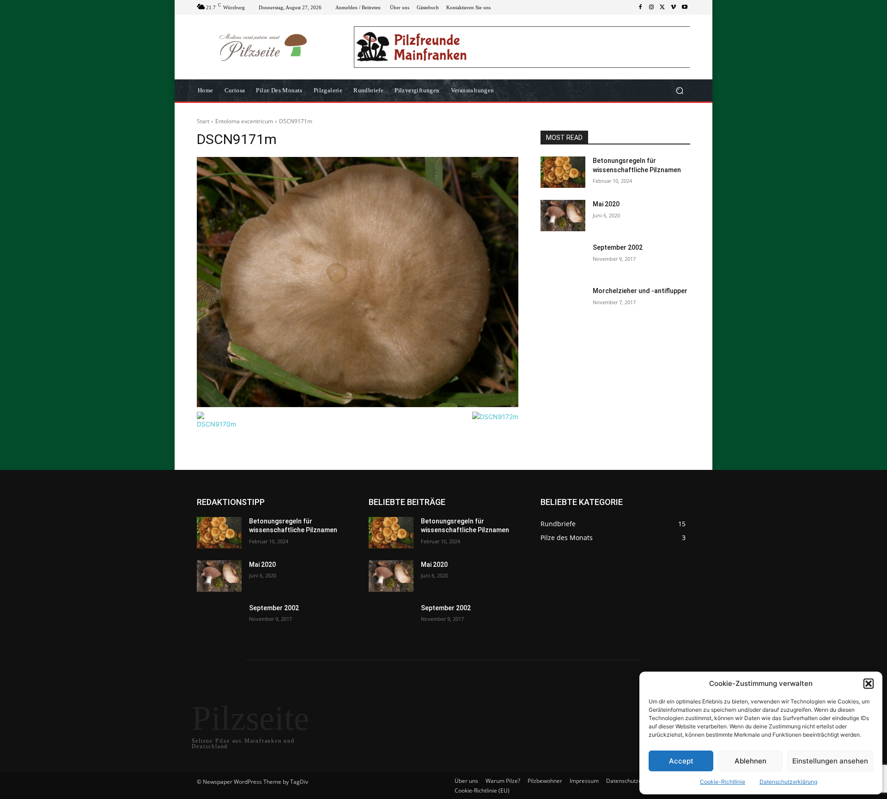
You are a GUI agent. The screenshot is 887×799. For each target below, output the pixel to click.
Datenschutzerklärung (788, 781)
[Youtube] (684, 7)
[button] (868, 683)
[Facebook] (640, 7)
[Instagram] (651, 7)
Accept (681, 761)
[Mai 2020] (563, 215)
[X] (662, 7)
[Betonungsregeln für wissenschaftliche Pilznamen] (563, 172)
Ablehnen (750, 761)
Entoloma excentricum (244, 121)
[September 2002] (563, 259)
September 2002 (618, 247)
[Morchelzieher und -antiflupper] (563, 302)
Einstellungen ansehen (830, 761)
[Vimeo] (673, 7)
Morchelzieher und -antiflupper (640, 290)
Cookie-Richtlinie (722, 781)
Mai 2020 (606, 204)
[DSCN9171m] (357, 282)
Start (203, 121)
